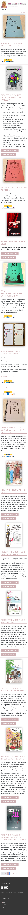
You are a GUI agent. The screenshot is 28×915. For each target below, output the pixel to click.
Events (4, 904)
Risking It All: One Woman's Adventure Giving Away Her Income (14, 837)
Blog (4, 902)
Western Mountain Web (6, 894)
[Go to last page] (16, 873)
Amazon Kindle (9, 154)
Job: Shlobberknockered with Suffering (12, 293)
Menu (3, 9)
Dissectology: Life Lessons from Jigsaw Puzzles (12, 97)
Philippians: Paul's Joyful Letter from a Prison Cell (12, 429)
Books (4, 906)
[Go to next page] (13, 873)
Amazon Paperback (10, 150)
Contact (4, 907)
